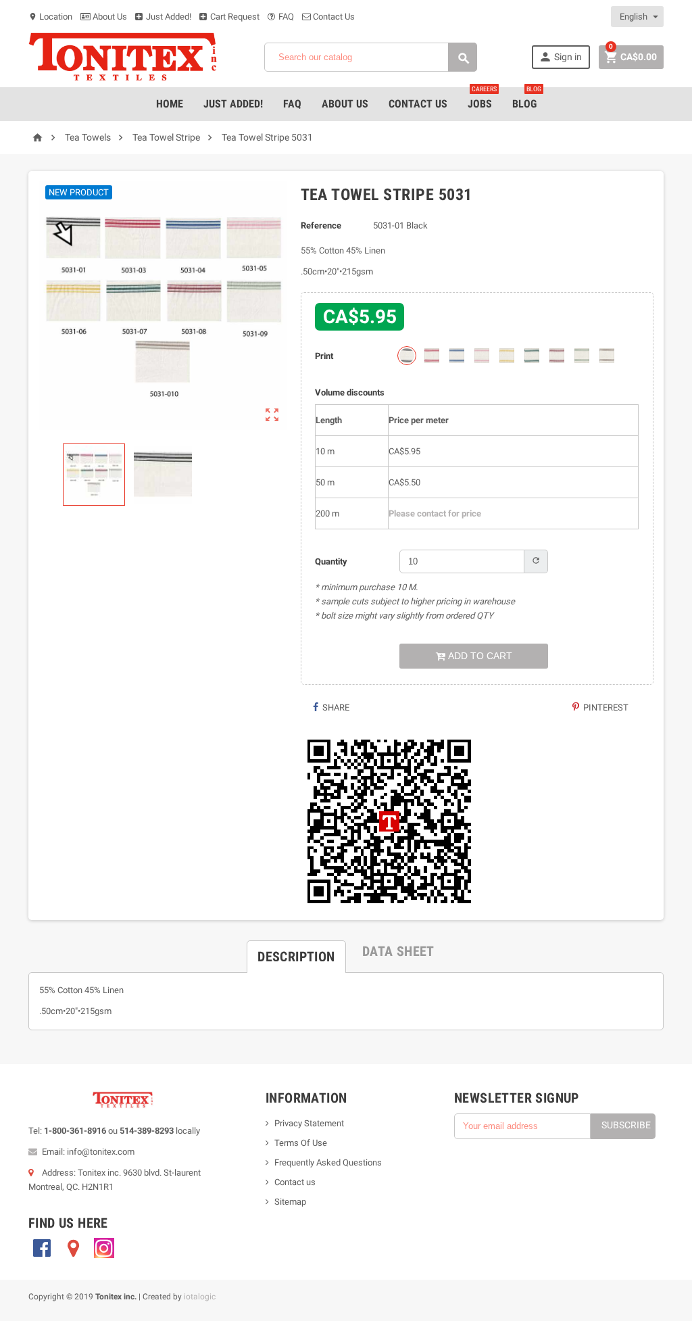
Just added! (233, 103)
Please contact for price (435, 513)
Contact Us (333, 16)
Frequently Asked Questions (328, 1162)
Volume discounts (350, 392)
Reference (321, 225)
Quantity (331, 561)
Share (334, 707)
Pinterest (604, 707)
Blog (526, 98)
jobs (482, 98)
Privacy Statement (309, 1123)
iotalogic (200, 1296)
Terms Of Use (300, 1143)
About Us (109, 16)
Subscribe (626, 1125)
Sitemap (290, 1202)
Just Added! (167, 16)
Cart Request (234, 16)
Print (324, 356)
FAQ (285, 16)
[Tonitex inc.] (123, 56)
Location (50, 16)
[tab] (296, 951)
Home (169, 103)
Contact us (295, 1182)
